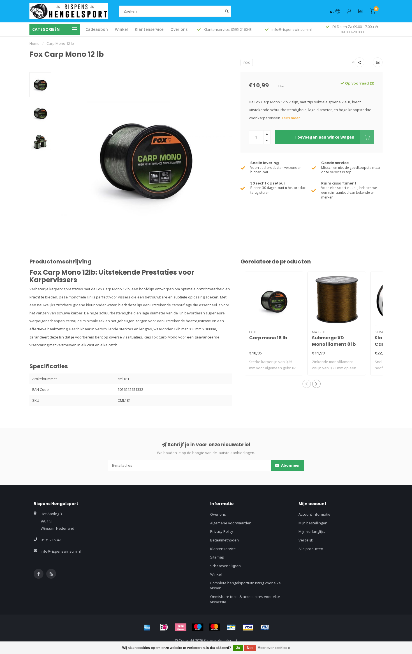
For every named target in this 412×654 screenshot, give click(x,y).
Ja (238, 648)
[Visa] (248, 627)
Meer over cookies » (274, 648)
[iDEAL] (164, 627)
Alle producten (310, 548)
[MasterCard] (214, 627)
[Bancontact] (231, 627)
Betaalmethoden (224, 540)
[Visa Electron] (265, 627)
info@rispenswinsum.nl (61, 551)
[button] (306, 384)
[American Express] (147, 627)
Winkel (121, 29)
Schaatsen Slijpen (225, 565)
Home (34, 43)
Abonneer (290, 465)
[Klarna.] (181, 627)
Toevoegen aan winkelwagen (324, 137)
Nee (250, 648)
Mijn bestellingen (312, 522)
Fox (247, 62)
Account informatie (314, 514)
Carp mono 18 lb (268, 338)
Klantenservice (149, 29)
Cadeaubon (96, 29)
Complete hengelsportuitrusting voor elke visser (245, 585)
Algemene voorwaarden (230, 522)
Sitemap (217, 557)
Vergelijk (305, 540)
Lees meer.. (292, 117)
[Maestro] (198, 627)
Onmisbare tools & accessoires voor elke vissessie (245, 599)
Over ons (179, 29)
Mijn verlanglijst (311, 531)
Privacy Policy (221, 531)
